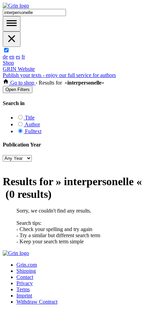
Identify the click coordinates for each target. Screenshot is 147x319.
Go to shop (22, 83)
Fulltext (32, 131)
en (11, 57)
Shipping (26, 271)
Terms (23, 289)
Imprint (24, 295)
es (18, 57)
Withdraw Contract (36, 302)
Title (29, 117)
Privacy (24, 283)
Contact (24, 277)
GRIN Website (19, 69)
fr (23, 57)
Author (32, 124)
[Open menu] (12, 23)
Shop (8, 63)
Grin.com (26, 265)
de (5, 57)
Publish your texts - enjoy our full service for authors (59, 75)
